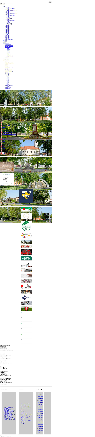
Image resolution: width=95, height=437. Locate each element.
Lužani (3, 142)
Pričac (3, 148)
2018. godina (40, 415)
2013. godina (40, 404)
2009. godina (40, 396)
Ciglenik (3, 139)
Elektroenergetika (5, 130)
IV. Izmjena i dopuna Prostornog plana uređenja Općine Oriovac (13, 121)
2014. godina (40, 406)
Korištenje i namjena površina (7, 125)
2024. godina (40, 428)
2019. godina (40, 417)
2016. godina (40, 411)
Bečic (3, 137)
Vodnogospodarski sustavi (7, 132)
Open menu (2, 4)
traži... (1, 3)
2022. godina (40, 424)
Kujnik (3, 141)
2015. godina (40, 409)
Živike (3, 153)
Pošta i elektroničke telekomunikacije (8, 128)
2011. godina (40, 400)
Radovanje (4, 149)
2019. (1, 108)
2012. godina (40, 402)
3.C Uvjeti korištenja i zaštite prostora (9, 135)
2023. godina (40, 426)
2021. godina (40, 421)
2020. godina (40, 419)
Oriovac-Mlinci (5, 146)
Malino (3, 144)
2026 (39, 432)
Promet (3, 127)
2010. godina (40, 398)
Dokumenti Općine (10, 106)
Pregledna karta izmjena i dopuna (8, 123)
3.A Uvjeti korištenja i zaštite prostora (9, 134)
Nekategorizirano (3, 109)
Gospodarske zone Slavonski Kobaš (8, 151)
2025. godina (40, 430)
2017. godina (40, 413)
